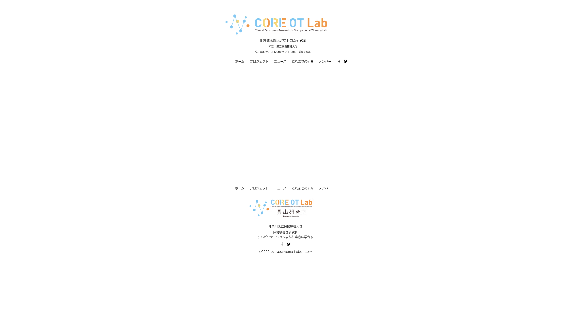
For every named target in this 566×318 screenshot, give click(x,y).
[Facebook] (339, 61)
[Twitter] (346, 61)
